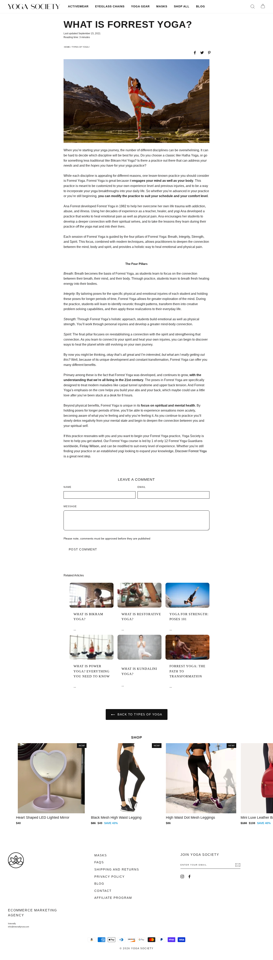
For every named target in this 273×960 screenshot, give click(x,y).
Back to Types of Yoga (139, 714)
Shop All (181, 6)
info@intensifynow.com (18, 927)
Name (67, 487)
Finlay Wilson (89, 446)
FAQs (99, 862)
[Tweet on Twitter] (202, 52)
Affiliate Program (113, 897)
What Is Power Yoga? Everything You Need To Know (92, 671)
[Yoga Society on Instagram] (182, 876)
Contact (103, 890)
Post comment (83, 549)
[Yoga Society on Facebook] (189, 876)
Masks (161, 6)
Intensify (12, 923)
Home (67, 47)
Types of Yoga (80, 47)
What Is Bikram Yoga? (88, 616)
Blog (200, 6)
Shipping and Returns (116, 869)
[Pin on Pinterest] (209, 52)
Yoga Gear (140, 6)
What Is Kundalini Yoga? (139, 671)
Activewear (78, 6)
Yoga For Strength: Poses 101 (188, 616)
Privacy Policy (109, 876)
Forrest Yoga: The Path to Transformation (187, 671)
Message (70, 506)
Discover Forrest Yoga (191, 451)
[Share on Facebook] (195, 52)
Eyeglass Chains (110, 6)
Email (141, 487)
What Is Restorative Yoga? (141, 616)
